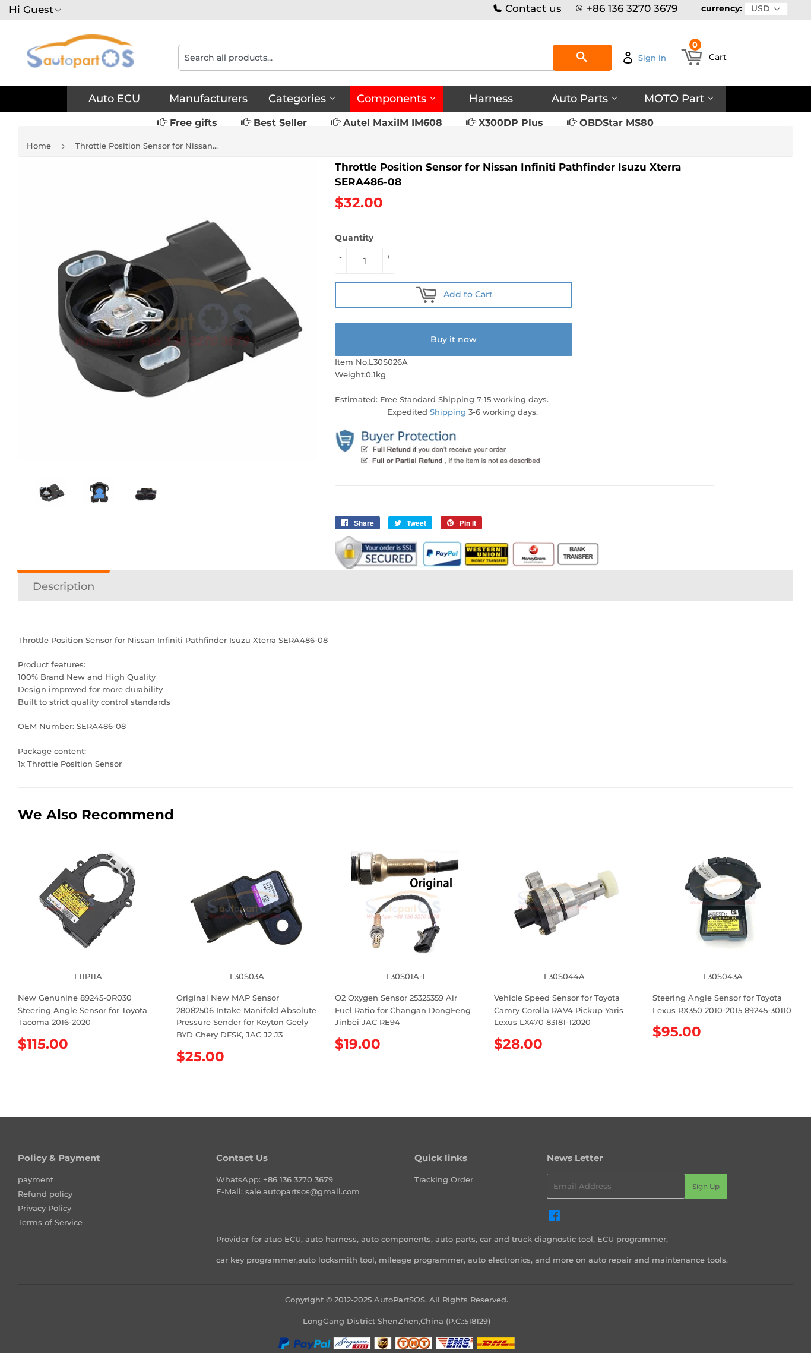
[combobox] (395, 58)
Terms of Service (50, 1222)
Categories (298, 98)
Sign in (652, 57)
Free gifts (192, 122)
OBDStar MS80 (615, 122)
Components (393, 98)
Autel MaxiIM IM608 (391, 122)
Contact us (532, 9)
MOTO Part (675, 98)
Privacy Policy (44, 1208)
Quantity (354, 237)
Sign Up (706, 1186)
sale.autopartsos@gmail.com (302, 1191)
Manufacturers (208, 98)
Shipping (448, 412)
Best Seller (279, 122)
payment (35, 1179)
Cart (709, 53)
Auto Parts (581, 98)
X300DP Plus (509, 122)
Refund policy (45, 1194)
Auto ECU (114, 98)
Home (39, 145)
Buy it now (453, 339)
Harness (491, 98)
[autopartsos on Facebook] (554, 1217)
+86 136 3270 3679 (632, 9)
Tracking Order (443, 1179)
